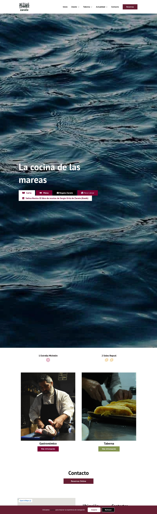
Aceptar (94, 510)
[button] (130, 6)
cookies (52, 510)
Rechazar (108, 510)
